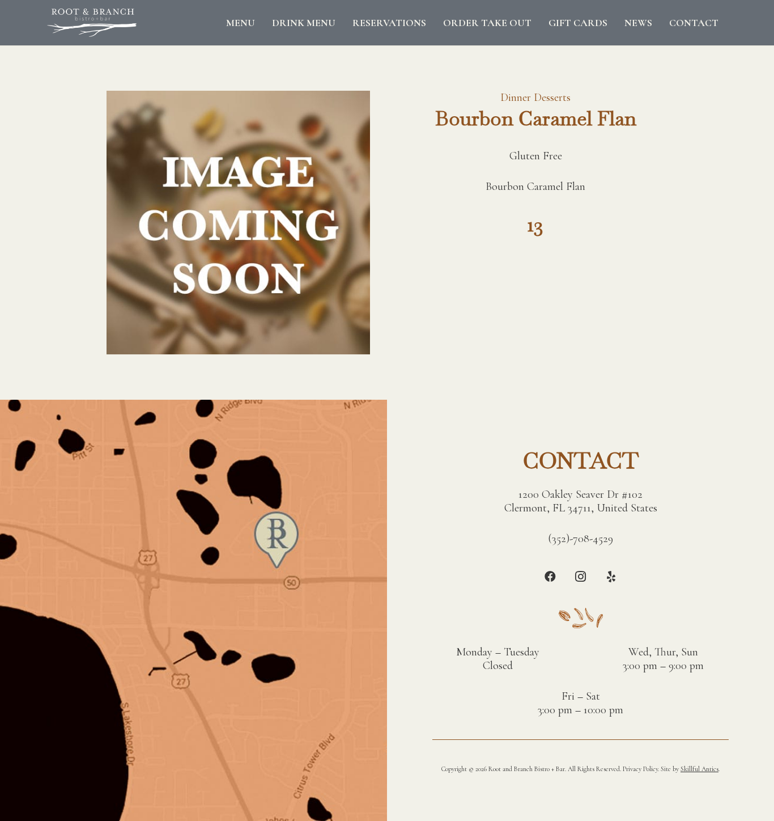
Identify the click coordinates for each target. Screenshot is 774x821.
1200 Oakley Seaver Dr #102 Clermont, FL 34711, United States (580, 501)
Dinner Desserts (535, 97)
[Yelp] (611, 576)
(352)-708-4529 (580, 538)
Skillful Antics (699, 769)
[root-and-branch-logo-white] (92, 23)
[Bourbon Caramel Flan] (238, 97)
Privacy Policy (640, 769)
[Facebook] (550, 576)
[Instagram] (581, 576)
